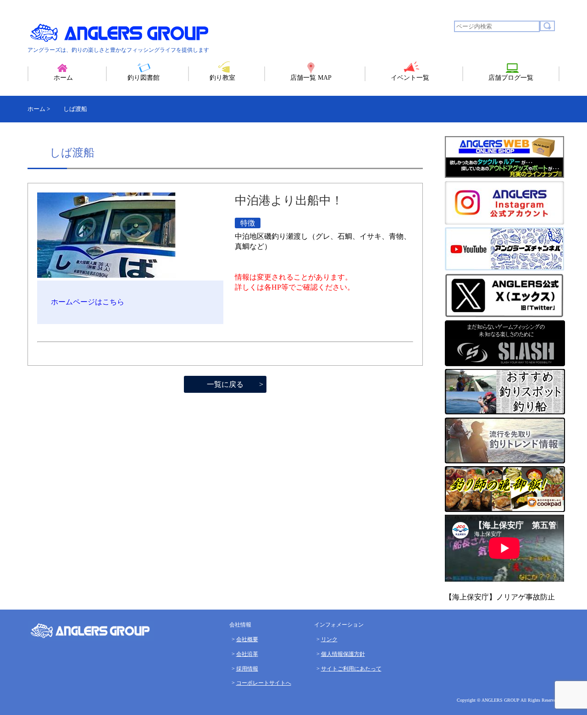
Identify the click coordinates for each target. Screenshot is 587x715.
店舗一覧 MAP (311, 77)
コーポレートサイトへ (263, 683)
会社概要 (247, 639)
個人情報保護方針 (343, 654)
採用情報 (247, 669)
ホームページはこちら (87, 302)
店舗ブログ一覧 (510, 77)
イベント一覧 (410, 77)
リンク (329, 639)
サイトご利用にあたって (351, 669)
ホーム (63, 77)
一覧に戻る (225, 384)
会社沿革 (247, 654)
